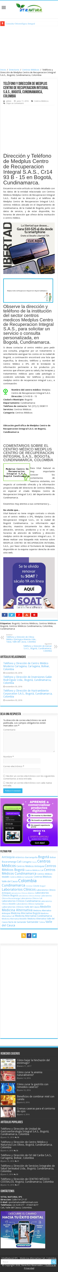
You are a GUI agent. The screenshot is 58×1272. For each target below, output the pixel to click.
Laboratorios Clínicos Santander (30, 904)
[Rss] (23, 935)
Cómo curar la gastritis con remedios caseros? (32, 1085)
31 (18, 1161)
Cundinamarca (13, 885)
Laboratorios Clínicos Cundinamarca (21, 901)
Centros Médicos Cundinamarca (28, 871)
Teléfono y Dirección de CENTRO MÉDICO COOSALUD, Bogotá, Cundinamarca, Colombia (27, 1180)
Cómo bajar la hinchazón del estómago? (33, 1061)
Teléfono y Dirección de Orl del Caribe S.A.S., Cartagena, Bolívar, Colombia (26, 1156)
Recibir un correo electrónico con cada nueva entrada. (27, 784)
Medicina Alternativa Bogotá (25, 913)
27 (18, 1185)
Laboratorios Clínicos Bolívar (29, 896)
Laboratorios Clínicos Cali (31, 898)
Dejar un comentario (15, 103)
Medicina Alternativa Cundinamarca (33, 916)
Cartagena (26, 862)
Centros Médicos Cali (34, 870)
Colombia (27, 880)
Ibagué (42, 886)
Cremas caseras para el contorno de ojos (36, 1110)
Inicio (3, 69)
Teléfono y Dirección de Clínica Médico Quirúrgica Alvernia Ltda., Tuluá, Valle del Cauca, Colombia (21, 638)
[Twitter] (34, 935)
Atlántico (20, 857)
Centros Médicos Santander (21, 877)
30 (17, 1174)
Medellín (45, 906)
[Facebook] (29, 935)
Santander (33, 921)
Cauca (34, 862)
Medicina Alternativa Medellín (14, 919)
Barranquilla (31, 857)
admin (8, 101)
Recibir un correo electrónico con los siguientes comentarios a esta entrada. (29, 777)
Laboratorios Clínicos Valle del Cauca (20, 907)
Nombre (8, 756)
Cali (19, 861)
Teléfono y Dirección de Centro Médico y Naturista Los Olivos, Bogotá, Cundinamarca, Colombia (26, 1145)
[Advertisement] (29, 46)
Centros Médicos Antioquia (30, 866)
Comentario (9, 729)
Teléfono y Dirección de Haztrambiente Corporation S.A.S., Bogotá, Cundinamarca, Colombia (27, 693)
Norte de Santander (17, 922)
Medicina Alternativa (17, 910)
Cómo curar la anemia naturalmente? (29, 1073)
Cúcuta (36, 886)
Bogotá (43, 857)
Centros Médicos (30, 69)
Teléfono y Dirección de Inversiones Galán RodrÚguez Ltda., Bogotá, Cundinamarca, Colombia (27, 679)
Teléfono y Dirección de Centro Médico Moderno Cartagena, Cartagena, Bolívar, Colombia (26, 666)
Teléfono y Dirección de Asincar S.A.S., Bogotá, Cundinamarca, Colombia (37, 647)
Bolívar (53, 857)
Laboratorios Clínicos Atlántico (23, 893)
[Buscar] (53, 1261)
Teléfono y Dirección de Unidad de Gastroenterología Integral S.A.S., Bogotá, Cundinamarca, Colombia (25, 1131)
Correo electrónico (13, 766)
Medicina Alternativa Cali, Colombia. (38, 1258)
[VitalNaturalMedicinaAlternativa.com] (29, 7)
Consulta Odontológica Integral (20, 23)
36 (17, 1151)
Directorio (14, 69)
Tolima (42, 922)
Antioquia (8, 857)
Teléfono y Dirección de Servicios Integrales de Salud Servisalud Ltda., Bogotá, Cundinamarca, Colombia (28, 1168)
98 (18, 1137)
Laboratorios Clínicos (19, 889)
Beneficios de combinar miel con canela (35, 1098)
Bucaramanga (9, 861)
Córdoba (29, 886)
